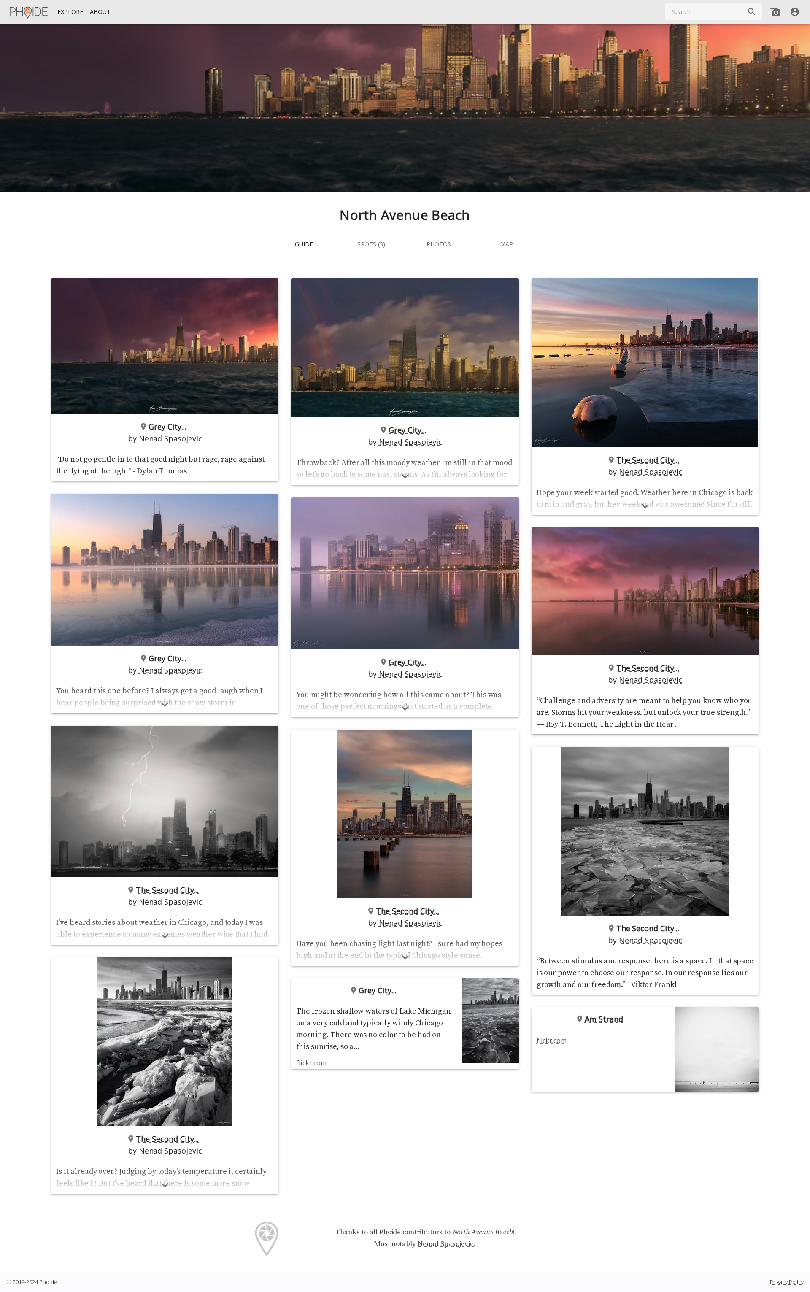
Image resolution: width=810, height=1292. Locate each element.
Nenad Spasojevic (170, 438)
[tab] (304, 244)
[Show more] (164, 704)
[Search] (751, 11)
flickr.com (311, 1063)
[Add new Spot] (775, 12)
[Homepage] (29, 11)
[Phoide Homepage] (29, 11)
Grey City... (167, 427)
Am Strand (604, 1019)
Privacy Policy (787, 1282)
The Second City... (167, 890)
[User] (795, 12)
